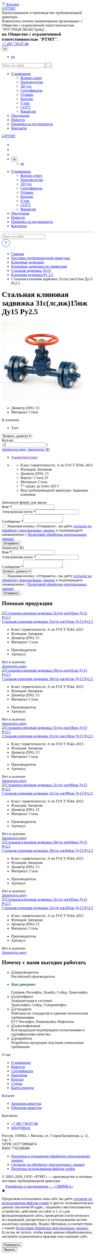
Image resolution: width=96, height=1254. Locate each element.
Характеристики (24, 457)
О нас (25, 201)
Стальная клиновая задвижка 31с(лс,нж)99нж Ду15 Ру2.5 (47, 793)
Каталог (12, 4)
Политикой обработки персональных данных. (52, 1228)
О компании (21, 171)
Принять (9, 1249)
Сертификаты (31, 188)
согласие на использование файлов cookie (47, 1201)
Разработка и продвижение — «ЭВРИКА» (39, 1186)
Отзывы (27, 192)
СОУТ (26, 205)
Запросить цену (15, 449)
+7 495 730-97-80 (15, 44)
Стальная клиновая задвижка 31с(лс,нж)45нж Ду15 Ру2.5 (47, 908)
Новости (18, 217)
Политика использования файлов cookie (43, 1169)
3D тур (26, 184)
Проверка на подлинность (32, 222)
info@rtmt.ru (20, 1128)
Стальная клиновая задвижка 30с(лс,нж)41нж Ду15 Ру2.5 (47, 679)
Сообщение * (12, 521)
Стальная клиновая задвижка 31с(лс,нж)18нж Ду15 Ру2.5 (47, 736)
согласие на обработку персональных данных (47, 528)
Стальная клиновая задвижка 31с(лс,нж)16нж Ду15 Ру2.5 (47, 622)
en (13, 57)
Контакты (19, 226)
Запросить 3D (39, 449)
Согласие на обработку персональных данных (48, 1164)
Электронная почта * (18, 512)
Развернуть (12, 1245)
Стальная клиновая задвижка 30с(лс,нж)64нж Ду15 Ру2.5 (47, 851)
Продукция (20, 213)
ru (5, 48)
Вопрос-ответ (31, 176)
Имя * (6, 507)
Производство (32, 180)
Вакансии (28, 209)
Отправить (11, 543)
